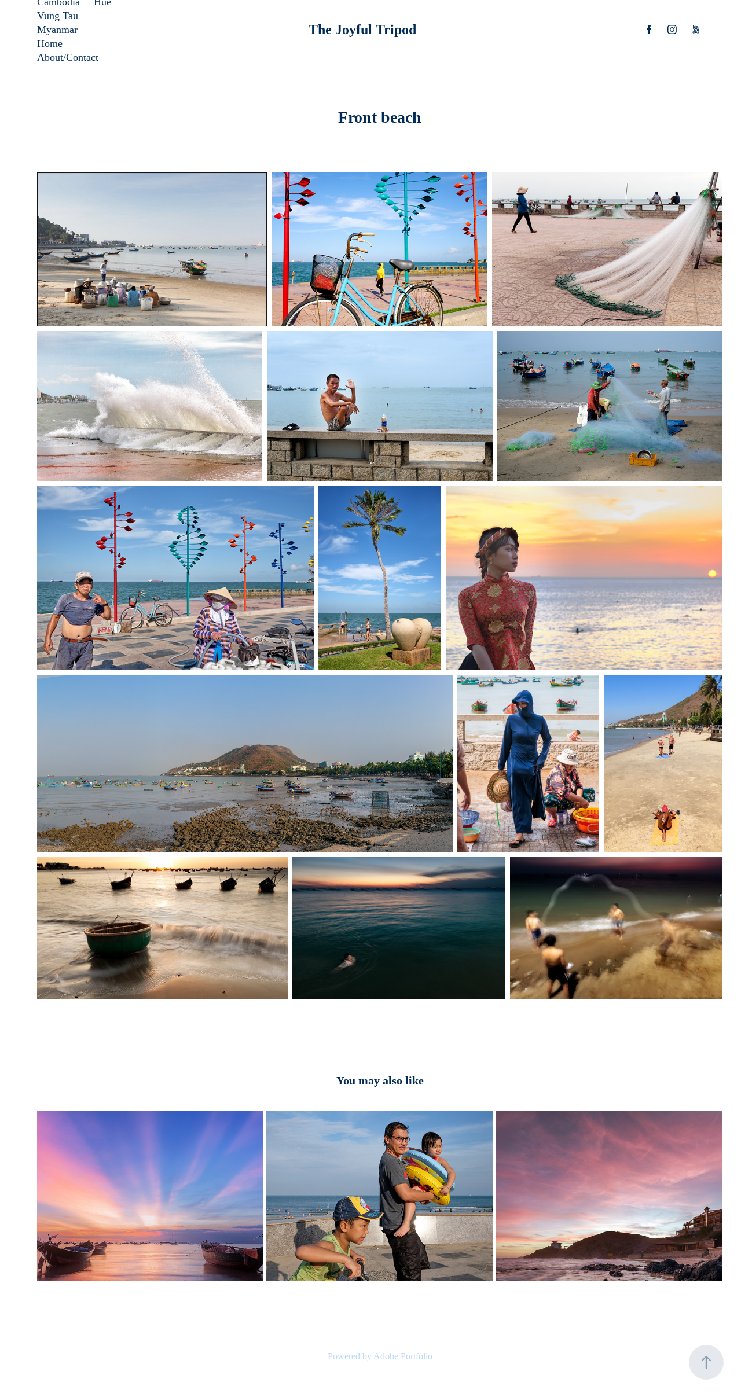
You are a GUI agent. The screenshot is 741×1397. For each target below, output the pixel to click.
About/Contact (67, 57)
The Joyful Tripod (362, 29)
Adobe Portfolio (402, 1356)
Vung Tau (57, 15)
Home (50, 43)
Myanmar (57, 29)
